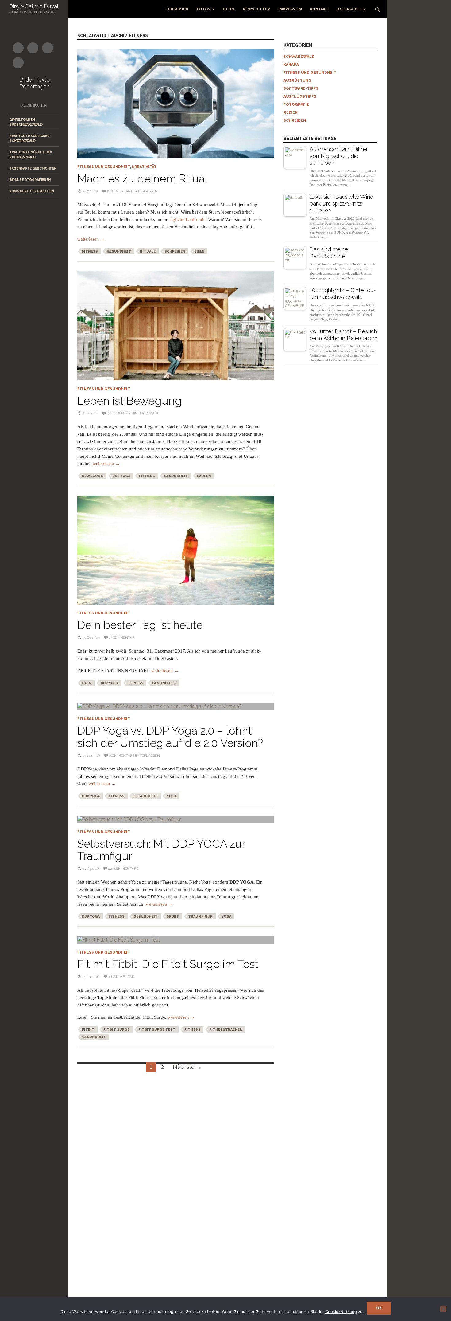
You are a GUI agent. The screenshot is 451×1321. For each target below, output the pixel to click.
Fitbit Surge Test (156, 1030)
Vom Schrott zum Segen (31, 191)
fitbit (88, 1030)
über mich (177, 9)
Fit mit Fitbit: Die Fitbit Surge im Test (167, 964)
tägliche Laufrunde (187, 219)
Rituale (148, 251)
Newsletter (256, 9)
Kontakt (319, 9)
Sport (173, 917)
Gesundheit (119, 251)
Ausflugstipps (299, 96)
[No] (443, 1309)
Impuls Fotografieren (30, 180)
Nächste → (187, 1067)
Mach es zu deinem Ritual (142, 178)
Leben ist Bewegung (129, 400)
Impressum (290, 9)
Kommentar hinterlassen (132, 191)
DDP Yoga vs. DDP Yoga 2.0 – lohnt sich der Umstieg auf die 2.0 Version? (170, 736)
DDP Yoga (121, 476)
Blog (228, 9)
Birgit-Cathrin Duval (33, 6)
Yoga (171, 796)
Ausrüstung (297, 80)
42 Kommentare (123, 868)
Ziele (199, 251)
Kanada (291, 64)
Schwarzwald (298, 56)
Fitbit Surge (116, 1030)
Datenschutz (351, 9)
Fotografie (296, 104)
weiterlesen (91, 239)
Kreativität (144, 167)
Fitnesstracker (225, 1030)
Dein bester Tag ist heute (140, 624)
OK (379, 1308)
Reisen (290, 112)
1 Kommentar (121, 637)
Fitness (90, 251)
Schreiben (174, 251)
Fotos (203, 9)
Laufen (204, 476)
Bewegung (92, 476)
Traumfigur (200, 917)
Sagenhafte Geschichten (32, 168)
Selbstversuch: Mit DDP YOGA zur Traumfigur (161, 849)
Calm (87, 683)
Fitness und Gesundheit (103, 167)
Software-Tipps (300, 88)
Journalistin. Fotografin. (32, 12)
